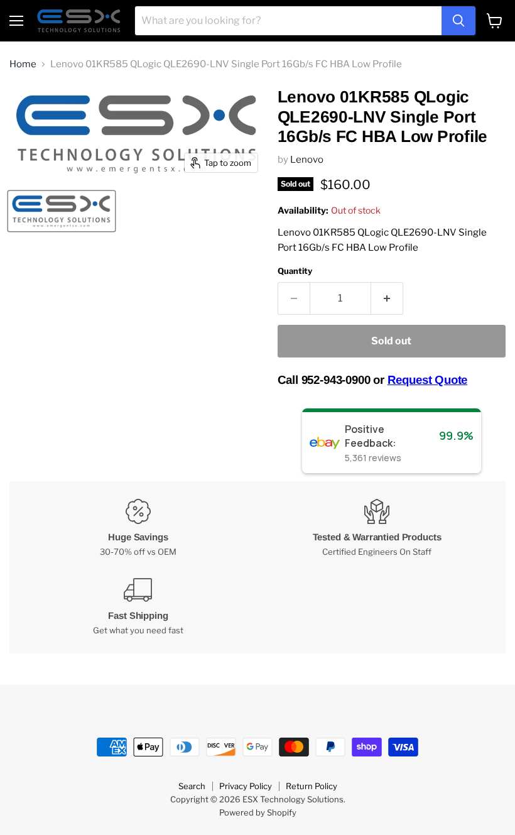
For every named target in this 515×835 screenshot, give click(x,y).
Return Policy (311, 786)
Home (22, 64)
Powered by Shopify (257, 812)
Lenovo (306, 159)
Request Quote (428, 379)
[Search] (458, 20)
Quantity (295, 271)
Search (191, 786)
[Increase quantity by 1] (387, 298)
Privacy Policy (245, 786)
